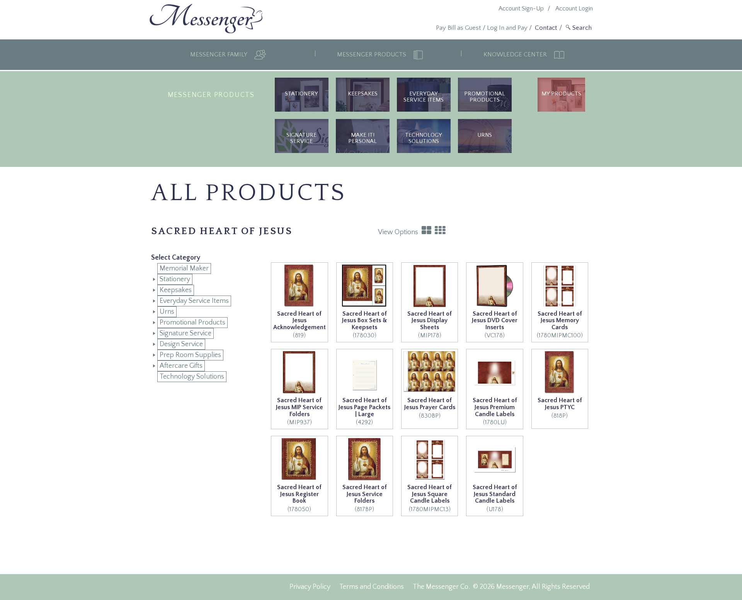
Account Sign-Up (521, 8)
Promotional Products (484, 96)
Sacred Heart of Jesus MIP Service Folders (299, 407)
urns (484, 135)
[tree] (201, 322)
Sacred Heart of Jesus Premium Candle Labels (495, 407)
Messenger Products (372, 54)
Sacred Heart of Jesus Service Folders (364, 494)
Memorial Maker (184, 268)
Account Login (574, 8)
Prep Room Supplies (190, 355)
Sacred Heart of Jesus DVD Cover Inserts (494, 320)
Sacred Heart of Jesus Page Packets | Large (364, 407)
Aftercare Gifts (181, 366)
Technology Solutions (423, 138)
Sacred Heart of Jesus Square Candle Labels (429, 494)
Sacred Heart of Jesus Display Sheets (429, 320)
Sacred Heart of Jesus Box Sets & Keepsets (364, 320)
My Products (561, 93)
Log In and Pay (507, 27)
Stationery (301, 93)
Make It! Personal (362, 138)
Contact (546, 27)
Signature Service (301, 138)
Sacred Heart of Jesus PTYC (560, 404)
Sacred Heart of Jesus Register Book (299, 494)
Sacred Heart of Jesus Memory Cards (560, 320)
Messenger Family (219, 54)
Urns (167, 312)
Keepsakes (363, 93)
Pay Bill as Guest (458, 27)
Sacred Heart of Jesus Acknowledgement (299, 320)
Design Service (181, 344)
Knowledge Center (515, 54)
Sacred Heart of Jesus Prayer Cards (429, 404)
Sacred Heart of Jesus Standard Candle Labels (495, 494)
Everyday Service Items (423, 96)
